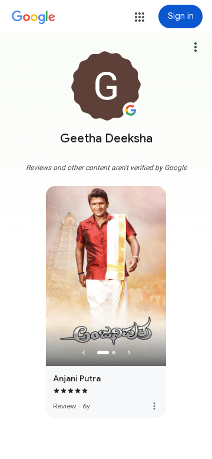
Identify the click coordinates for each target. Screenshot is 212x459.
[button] (139, 17)
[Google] (33, 18)
